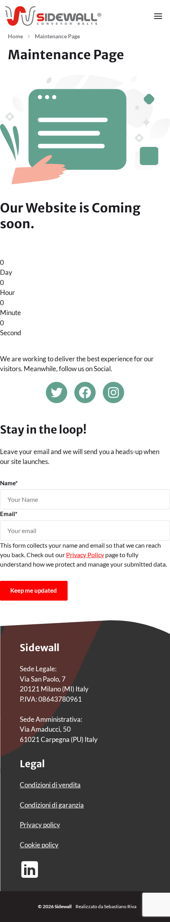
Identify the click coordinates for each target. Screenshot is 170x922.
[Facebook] (85, 392)
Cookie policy (39, 845)
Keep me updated (33, 590)
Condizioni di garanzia (52, 805)
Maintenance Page (57, 36)
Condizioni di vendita (50, 785)
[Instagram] (113, 392)
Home (15, 36)
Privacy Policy (85, 554)
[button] (158, 16)
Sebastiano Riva (120, 906)
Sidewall (63, 906)
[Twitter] (56, 392)
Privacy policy (40, 825)
